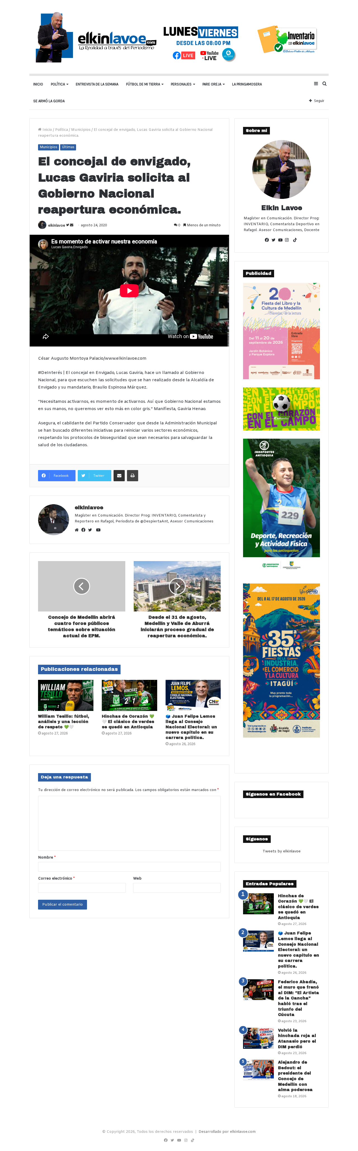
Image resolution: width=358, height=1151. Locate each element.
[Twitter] (91, 530)
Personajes (181, 84)
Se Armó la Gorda (49, 101)
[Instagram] (288, 240)
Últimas (68, 147)
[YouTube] (281, 240)
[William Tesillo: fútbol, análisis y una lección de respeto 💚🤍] (65, 695)
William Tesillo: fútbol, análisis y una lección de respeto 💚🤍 (63, 721)
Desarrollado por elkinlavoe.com (227, 1131)
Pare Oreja (211, 84)
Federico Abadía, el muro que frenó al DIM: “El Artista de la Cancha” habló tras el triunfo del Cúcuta (298, 998)
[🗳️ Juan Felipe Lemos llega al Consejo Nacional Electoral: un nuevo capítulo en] (193, 695)
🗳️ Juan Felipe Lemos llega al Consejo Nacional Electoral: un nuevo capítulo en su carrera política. (191, 727)
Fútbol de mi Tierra (143, 84)
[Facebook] (84, 530)
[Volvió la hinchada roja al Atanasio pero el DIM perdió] (258, 1038)
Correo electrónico (56, 878)
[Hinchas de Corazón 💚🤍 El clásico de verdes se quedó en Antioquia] (129, 695)
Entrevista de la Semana (97, 84)
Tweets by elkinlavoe (282, 851)
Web (137, 878)
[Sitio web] (78, 530)
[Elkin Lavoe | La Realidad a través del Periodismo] (179, 36)
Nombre (47, 857)
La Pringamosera (247, 84)
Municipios (81, 129)
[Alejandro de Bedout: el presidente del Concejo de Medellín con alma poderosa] (258, 1070)
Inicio (38, 84)
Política (58, 84)
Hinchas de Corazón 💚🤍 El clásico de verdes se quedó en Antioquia (128, 721)
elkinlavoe (56, 225)
